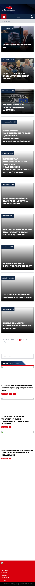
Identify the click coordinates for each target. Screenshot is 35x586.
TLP (14, 393)
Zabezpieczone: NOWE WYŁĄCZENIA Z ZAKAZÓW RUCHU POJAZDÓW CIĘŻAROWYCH (17, 452)
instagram (5, 577)
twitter (4, 572)
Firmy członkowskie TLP (9, 518)
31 (26, 339)
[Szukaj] (32, 356)
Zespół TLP (5, 527)
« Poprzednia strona (8, 339)
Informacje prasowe (7, 543)
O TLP (3, 515)
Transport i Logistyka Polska (12, 583)
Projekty (4, 524)
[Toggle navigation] (19, 17)
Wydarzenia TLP (6, 540)
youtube (4, 575)
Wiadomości (5, 512)
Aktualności (4, 393)
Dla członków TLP (7, 549)
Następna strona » (7, 342)
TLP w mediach (6, 546)
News (10, 393)
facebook (4, 570)
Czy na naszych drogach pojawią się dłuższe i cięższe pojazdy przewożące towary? (17, 387)
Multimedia (5, 552)
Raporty (4, 521)
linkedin (4, 580)
